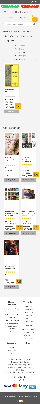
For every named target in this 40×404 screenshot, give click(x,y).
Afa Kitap (25, 221)
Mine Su (8, 170)
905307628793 (28, 373)
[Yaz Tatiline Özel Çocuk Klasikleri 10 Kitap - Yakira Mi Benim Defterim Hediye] (28, 134)
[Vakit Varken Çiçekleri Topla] (12, 134)
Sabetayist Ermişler (9, 90)
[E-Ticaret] (20, 401)
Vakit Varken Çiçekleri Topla (11, 159)
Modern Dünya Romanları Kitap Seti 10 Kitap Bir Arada (28, 214)
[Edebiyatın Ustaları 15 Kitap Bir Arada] (11, 188)
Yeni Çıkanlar (20, 49)
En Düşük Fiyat (20, 52)
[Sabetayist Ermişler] (12, 66)
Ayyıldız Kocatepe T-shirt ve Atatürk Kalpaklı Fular (11, 267)
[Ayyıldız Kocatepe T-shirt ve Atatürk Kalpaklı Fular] (11, 241)
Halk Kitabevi (9, 168)
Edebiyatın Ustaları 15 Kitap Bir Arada (11, 213)
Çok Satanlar (11, 127)
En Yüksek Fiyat (20, 55)
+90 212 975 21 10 (13, 373)
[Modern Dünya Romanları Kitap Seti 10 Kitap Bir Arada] (28, 188)
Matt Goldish (10, 102)
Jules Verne (26, 170)
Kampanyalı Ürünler (20, 59)
